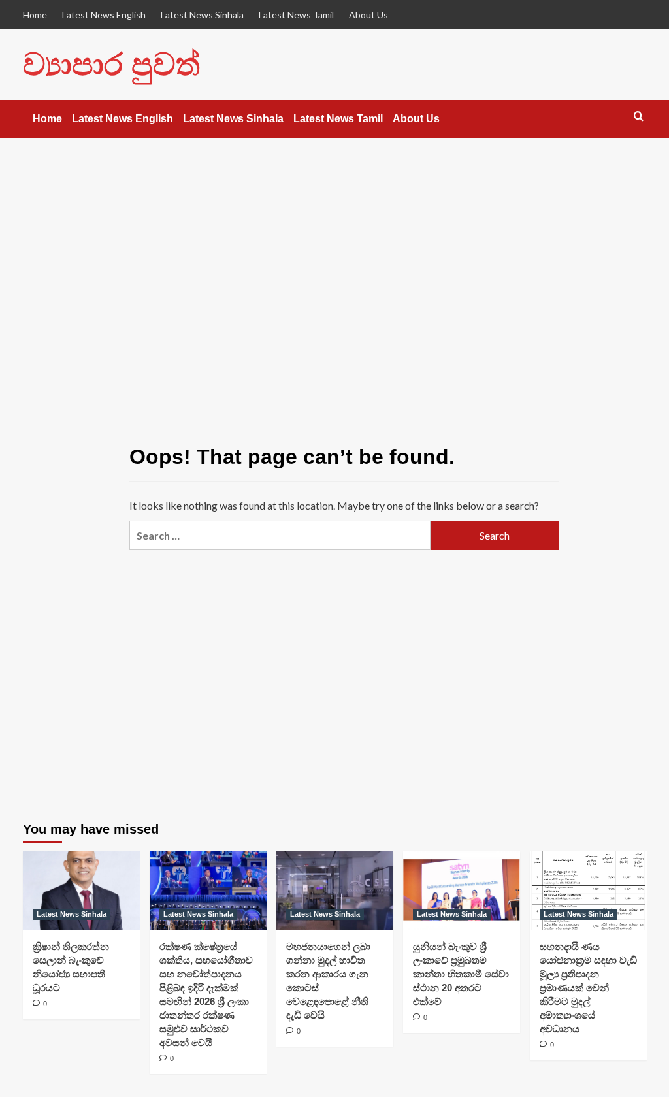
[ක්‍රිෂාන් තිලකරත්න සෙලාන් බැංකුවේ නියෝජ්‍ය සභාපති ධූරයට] (81, 890)
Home (35, 14)
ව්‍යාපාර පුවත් (111, 64)
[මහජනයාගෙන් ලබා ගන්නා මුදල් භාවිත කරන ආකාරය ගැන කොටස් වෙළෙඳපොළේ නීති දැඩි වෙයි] (334, 890)
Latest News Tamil (296, 14)
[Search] (638, 116)
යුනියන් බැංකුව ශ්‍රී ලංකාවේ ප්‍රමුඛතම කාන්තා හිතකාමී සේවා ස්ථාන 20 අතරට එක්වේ (461, 974)
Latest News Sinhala (202, 14)
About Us (368, 14)
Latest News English (104, 14)
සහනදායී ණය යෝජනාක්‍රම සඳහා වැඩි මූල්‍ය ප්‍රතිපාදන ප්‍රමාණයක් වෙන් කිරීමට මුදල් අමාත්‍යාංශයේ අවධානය (588, 987)
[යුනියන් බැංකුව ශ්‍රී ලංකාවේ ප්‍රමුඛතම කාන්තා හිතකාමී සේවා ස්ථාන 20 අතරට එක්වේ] (461, 890)
